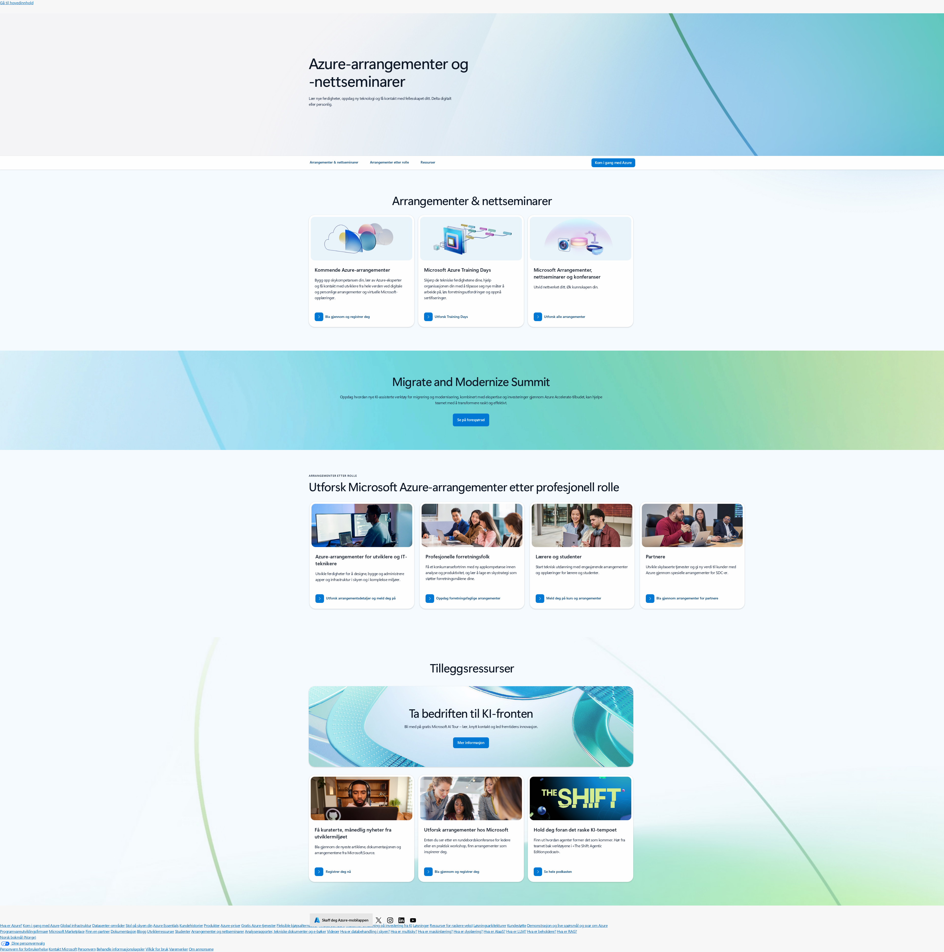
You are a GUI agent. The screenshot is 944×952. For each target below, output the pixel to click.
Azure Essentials (165, 925)
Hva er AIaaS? (494, 931)
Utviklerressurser (160, 931)
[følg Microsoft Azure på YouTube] (414, 920)
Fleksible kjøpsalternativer (297, 925)
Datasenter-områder (108, 925)
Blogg (141, 931)
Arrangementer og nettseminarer (217, 931)
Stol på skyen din (139, 925)
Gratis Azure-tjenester (258, 925)
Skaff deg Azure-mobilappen (345, 920)
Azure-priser (230, 925)
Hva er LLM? (516, 931)
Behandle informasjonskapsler (121, 949)
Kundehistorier (191, 925)
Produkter (212, 925)
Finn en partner (98, 931)
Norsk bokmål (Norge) (18, 937)
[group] (362, 555)
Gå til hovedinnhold (16, 2)
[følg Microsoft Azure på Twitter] (379, 920)
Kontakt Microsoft (63, 949)
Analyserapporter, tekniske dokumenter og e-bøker (285, 931)
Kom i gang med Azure (41, 925)
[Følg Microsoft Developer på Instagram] (391, 920)
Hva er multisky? (404, 931)
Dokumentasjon (123, 931)
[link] (334, 164)
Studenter (183, 931)
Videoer (333, 931)
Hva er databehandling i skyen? (365, 931)
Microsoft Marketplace (67, 931)
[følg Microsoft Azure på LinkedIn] (402, 920)
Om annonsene (201, 949)
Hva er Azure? (11, 925)
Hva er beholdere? (541, 931)
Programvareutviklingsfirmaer (24, 931)
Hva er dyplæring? (468, 931)
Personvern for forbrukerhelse (24, 949)
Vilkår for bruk (157, 949)
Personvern (87, 949)
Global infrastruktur (75, 925)
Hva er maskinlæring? (435, 931)
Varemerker (178, 949)
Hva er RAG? (567, 931)
